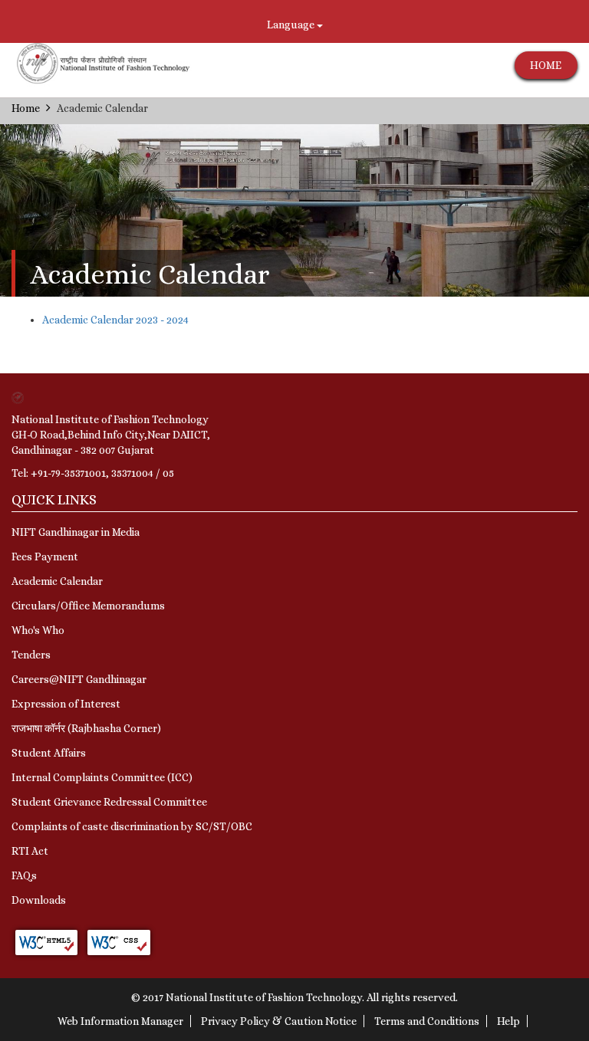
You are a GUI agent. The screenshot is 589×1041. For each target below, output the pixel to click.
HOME (545, 65)
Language (292, 24)
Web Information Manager (120, 1021)
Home (26, 108)
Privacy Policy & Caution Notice (279, 1021)
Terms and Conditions (426, 1021)
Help (508, 1021)
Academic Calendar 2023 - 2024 (115, 320)
